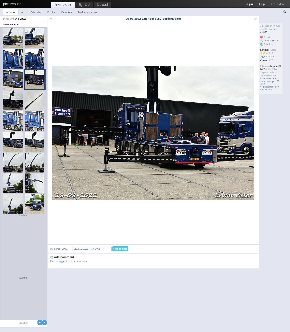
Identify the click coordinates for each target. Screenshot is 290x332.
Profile (51, 12)
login (62, 261)
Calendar (35, 12)
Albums (10, 12)
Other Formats (270, 40)
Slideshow (23, 322)
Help (262, 4)
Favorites (66, 12)
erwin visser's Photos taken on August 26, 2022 (270, 81)
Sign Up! (84, 4)
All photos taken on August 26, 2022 (269, 88)
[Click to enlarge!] (153, 133)
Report (266, 36)
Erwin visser (62, 4)
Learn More (278, 4)
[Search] (285, 12)
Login (249, 4)
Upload (102, 4)
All (22, 12)
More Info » (270, 75)
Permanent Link (58, 248)
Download (268, 44)
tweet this (120, 248)
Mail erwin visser (87, 12)
